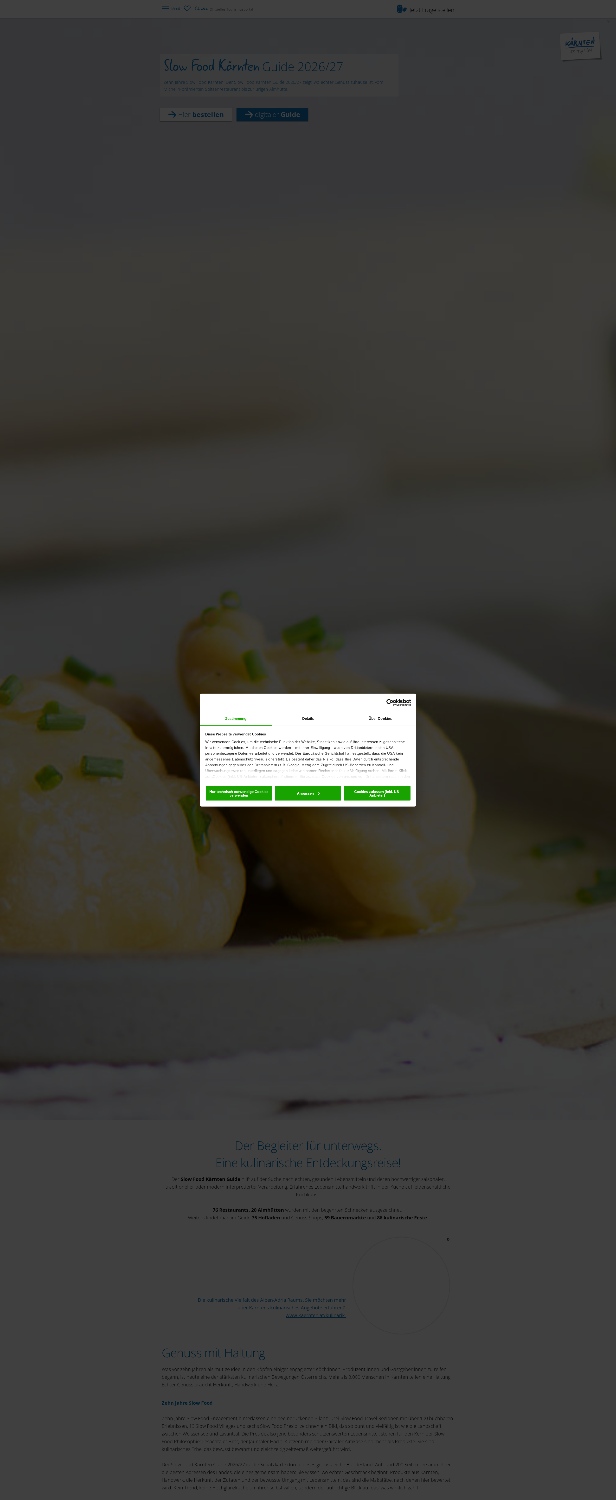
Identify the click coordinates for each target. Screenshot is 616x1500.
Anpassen (305, 793)
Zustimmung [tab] (236, 718)
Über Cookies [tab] (380, 718)
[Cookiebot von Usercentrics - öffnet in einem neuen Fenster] (390, 702)
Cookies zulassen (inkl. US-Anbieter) (377, 793)
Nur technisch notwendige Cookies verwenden (238, 793)
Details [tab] (308, 718)
